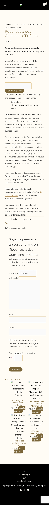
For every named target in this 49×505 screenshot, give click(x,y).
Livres (16, 24)
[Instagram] (28, 490)
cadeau (12, 98)
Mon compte (24, 475)
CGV (24, 478)
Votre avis (14, 278)
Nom (11, 315)
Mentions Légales (24, 481)
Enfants (24, 24)
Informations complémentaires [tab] (24, 105)
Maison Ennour (30, 98)
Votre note (14, 273)
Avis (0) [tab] (14, 108)
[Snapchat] (21, 490)
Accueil (8, 24)
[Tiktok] (24, 490)
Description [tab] (16, 102)
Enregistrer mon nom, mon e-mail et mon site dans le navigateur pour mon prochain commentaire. (24, 343)
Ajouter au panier (14, 91)
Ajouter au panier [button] (19, 409)
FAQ (25, 471)
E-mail (12, 327)
